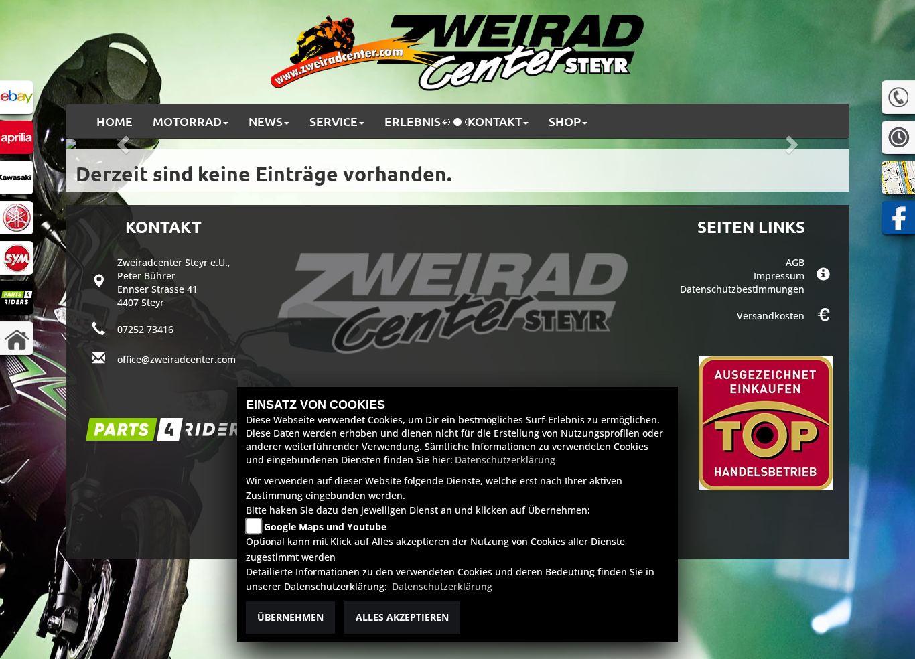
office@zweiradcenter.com (176, 359)
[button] (190, 121)
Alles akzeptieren (402, 617)
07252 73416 (145, 329)
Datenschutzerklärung (505, 459)
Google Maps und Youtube (325, 526)
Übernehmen (290, 617)
